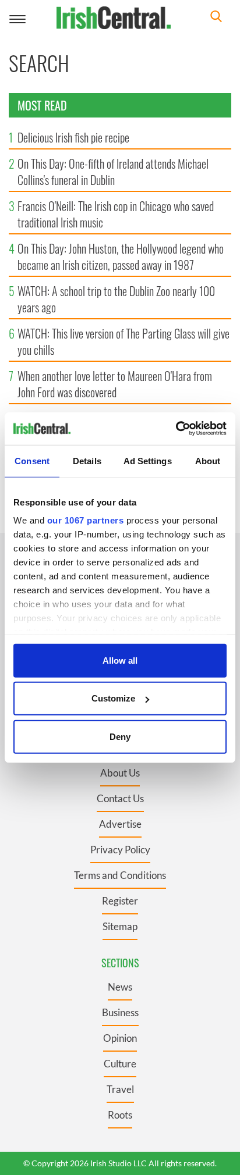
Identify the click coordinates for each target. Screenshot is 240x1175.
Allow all (120, 660)
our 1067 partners (85, 520)
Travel (120, 1089)
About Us (120, 773)
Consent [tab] (32, 460)
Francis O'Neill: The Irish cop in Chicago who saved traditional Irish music (115, 214)
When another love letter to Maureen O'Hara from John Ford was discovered (114, 384)
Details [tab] (87, 460)
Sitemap (120, 926)
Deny (120, 736)
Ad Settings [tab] (147, 460)
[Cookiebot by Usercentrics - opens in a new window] (176, 428)
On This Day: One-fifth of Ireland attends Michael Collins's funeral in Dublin (113, 171)
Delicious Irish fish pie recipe (73, 137)
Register (120, 901)
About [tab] (208, 460)
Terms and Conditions (120, 875)
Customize (113, 698)
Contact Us (120, 798)
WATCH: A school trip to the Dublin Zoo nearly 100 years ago (116, 299)
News (120, 987)
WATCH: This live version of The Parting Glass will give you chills (123, 341)
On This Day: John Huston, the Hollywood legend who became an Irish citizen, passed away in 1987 (120, 256)
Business (120, 1012)
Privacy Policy (120, 849)
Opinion (120, 1038)
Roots (120, 1115)
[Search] (216, 17)
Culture (120, 1064)
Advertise (120, 824)
